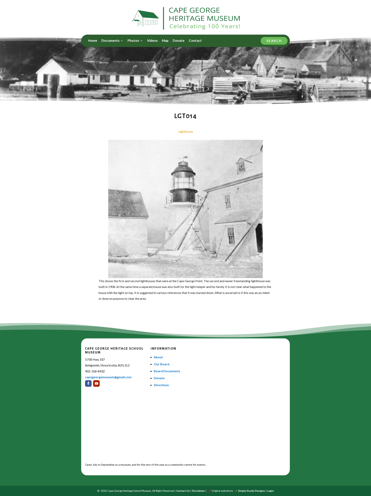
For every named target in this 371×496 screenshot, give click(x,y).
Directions (161, 385)
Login (270, 490)
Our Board (161, 364)
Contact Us (183, 490)
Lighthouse (185, 131)
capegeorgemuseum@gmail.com (108, 377)
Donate (179, 41)
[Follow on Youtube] (96, 383)
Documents (110, 41)
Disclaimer (198, 490)
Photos (133, 41)
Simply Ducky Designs (251, 490)
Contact (195, 41)
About (158, 357)
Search (274, 41)
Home (92, 41)
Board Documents (167, 371)
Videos (152, 41)
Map (165, 41)
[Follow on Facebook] (88, 383)
